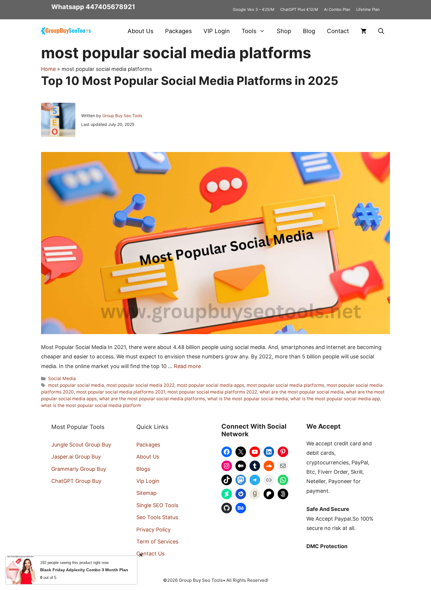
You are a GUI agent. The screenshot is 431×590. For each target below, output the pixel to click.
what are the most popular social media (301, 392)
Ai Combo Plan (337, 9)
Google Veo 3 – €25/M (253, 9)
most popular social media (76, 385)
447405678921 (110, 7)
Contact (338, 31)
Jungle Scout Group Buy (81, 445)
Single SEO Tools (157, 505)
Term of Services (157, 541)
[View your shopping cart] (363, 31)
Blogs (143, 469)
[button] (381, 31)
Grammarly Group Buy (78, 469)
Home (48, 69)
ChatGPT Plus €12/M (299, 9)
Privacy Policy (153, 529)
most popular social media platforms (285, 385)
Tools (249, 31)
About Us (140, 31)
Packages (178, 31)
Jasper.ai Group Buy (76, 457)
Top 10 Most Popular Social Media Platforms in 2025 (189, 80)
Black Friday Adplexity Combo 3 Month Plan (84, 569)
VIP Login (216, 31)
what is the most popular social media (247, 398)
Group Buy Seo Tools (122, 115)
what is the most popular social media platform (91, 405)
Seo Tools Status (157, 517)
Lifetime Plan (368, 9)
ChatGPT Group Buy (76, 481)
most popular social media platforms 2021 (120, 392)
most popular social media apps (210, 385)
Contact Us (150, 553)
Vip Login (147, 481)
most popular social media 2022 (140, 385)
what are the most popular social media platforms (152, 398)
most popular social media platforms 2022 (212, 392)
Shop (284, 31)
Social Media (62, 378)
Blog (309, 31)
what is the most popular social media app (335, 398)
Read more (187, 366)
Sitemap (146, 493)
